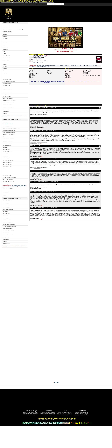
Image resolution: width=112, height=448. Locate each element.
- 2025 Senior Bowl (5, 211)
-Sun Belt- (5, 116)
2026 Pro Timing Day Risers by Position (9, 132)
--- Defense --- (5, 53)
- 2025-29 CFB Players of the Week (8, 87)
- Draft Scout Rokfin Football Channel (8, 188)
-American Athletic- (17, 185)
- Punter (4, 70)
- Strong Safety (5, 68)
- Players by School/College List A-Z (8, 102)
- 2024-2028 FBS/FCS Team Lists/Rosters (9, 224)
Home (24, 4)
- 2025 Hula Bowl (5, 215)
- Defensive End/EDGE (6, 55)
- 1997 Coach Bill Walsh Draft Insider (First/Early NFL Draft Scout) (13, 29)
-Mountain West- (20, 186)
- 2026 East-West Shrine (6, 149)
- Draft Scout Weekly (6, 109)
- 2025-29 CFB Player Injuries (7, 162)
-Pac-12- (24, 186)
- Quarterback (5, 34)
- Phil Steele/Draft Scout (6, 243)
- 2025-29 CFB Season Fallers (7, 94)
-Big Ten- (24, 185)
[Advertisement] (64, 13)
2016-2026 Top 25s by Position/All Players (9, 130)
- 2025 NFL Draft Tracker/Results (8, 200)
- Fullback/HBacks (5, 38)
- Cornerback (5, 64)
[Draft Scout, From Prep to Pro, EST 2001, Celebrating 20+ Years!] (8, 11)
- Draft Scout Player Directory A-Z (8, 183)
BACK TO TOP (56, 382)
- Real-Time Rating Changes (7, 79)
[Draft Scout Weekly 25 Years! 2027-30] (65, 37)
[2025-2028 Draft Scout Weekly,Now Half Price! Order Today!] (57, 422)
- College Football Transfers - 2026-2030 (9, 81)
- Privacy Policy (5, 113)
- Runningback (5, 36)
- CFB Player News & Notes (7, 96)
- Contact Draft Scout (6, 111)
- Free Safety (5, 66)
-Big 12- (21, 185)
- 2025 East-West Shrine (6, 213)
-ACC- (12, 185)
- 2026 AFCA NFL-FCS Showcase (8, 151)
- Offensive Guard (5, 47)
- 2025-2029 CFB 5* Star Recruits (8, 179)
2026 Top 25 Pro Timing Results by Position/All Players (11, 128)
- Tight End (4, 40)
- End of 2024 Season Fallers (7, 207)
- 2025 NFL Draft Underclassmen (8, 209)
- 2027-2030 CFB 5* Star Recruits (8, 98)
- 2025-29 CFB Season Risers (7, 164)
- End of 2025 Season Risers (7, 83)
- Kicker (4, 51)
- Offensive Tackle (5, 49)
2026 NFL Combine (6, 136)
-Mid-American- (15, 186)
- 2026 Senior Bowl (5, 147)
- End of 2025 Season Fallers (7, 85)
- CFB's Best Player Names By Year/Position (9, 100)
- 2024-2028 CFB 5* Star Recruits (8, 222)
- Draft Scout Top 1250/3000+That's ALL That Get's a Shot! (7, 32)
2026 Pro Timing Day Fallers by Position (9, 134)
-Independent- (10, 186)
